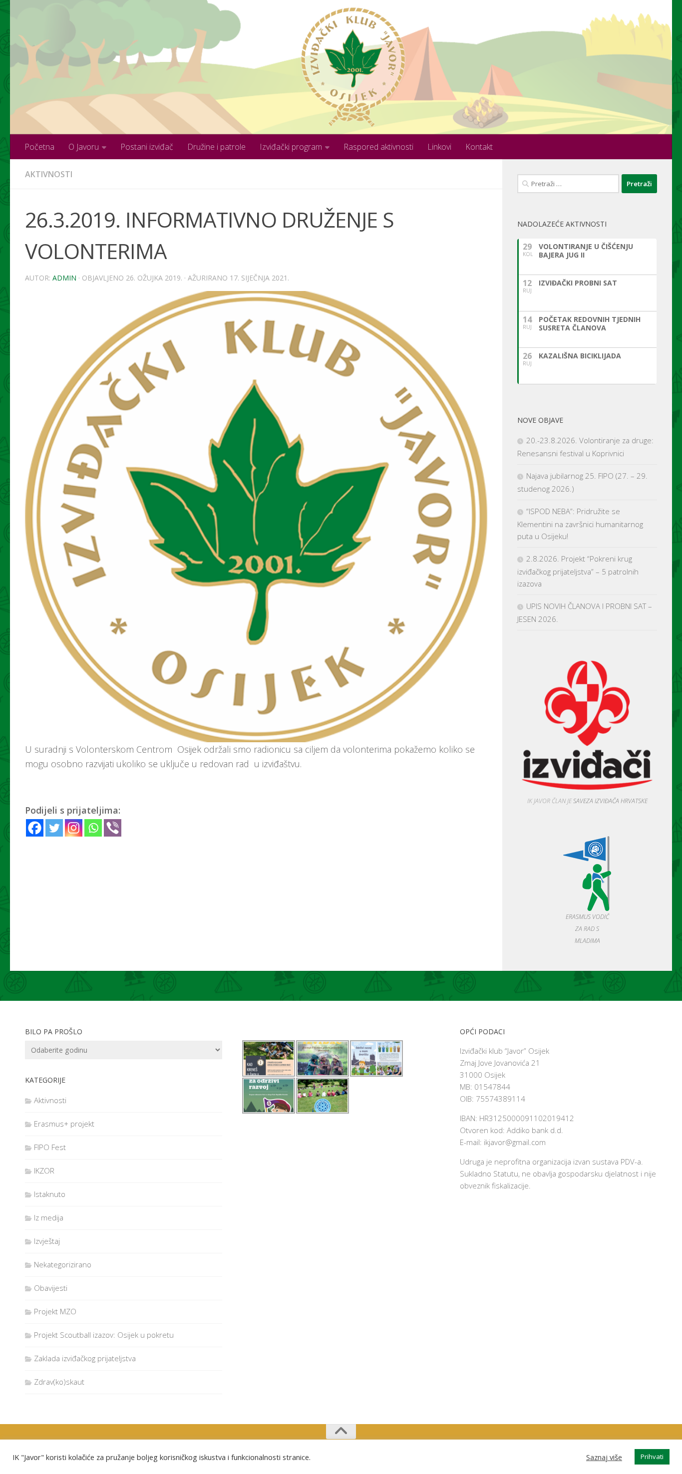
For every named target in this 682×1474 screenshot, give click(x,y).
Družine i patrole (216, 146)
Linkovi (439, 146)
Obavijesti (50, 1288)
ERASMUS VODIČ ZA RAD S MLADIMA (587, 928)
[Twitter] (54, 828)
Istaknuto (49, 1194)
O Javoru (83, 146)
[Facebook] (34, 828)
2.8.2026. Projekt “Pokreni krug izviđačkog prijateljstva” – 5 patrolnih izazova (578, 571)
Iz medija (48, 1217)
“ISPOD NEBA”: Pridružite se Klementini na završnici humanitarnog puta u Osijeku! (580, 523)
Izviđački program (291, 146)
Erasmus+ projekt (64, 1124)
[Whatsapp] (93, 828)
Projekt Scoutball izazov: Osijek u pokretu (104, 1335)
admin (64, 278)
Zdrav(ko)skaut (59, 1382)
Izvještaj (47, 1241)
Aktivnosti (48, 174)
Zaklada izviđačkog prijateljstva (85, 1358)
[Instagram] (73, 828)
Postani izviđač (146, 146)
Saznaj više (604, 1457)
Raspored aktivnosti (378, 146)
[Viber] (112, 828)
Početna (39, 146)
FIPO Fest (50, 1147)
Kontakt (479, 146)
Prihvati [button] (652, 1456)
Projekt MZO (55, 1311)
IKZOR (44, 1171)
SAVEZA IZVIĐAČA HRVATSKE (610, 801)
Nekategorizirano (62, 1264)
